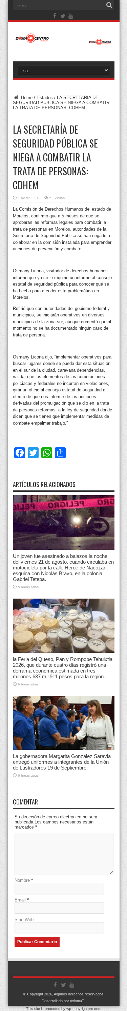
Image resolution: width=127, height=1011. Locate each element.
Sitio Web (24, 919)
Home (26, 97)
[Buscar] (109, 5)
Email (20, 899)
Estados (45, 97)
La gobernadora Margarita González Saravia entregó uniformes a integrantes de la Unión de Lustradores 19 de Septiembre (62, 762)
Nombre (22, 880)
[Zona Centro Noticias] (63, 42)
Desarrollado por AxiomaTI (63, 1001)
